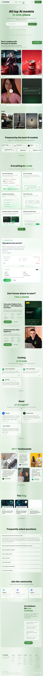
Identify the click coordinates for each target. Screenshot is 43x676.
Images (13, 660)
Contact (25, 664)
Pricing (23, 2)
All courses (16, 321)
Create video (22, 27)
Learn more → (7, 321)
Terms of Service (30, 657)
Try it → (7, 127)
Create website (30, 27)
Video (13, 661)
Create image (14, 27)
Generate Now (32, 24)
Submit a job (26, 662)
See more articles (21, 518)
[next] (40, 121)
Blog (24, 658)
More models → (21, 155)
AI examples (20, 663)
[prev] (3, 121)
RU (37, 672)
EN (34, 672)
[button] (11, 90)
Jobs (18, 660)
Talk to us (9, 252)
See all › (40, 111)
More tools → (21, 390)
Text (12, 658)
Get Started (38, 1)
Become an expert (25, 661)
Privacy (30, 659)
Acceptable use (31, 662)
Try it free (21, 229)
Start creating (37, 42)
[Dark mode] (40, 673)
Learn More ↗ (28, 642)
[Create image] (11, 62)
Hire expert (20, 658)
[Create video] (32, 62)
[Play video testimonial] (9, 461)
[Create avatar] (11, 91)
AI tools (19, 661)
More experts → (21, 438)
